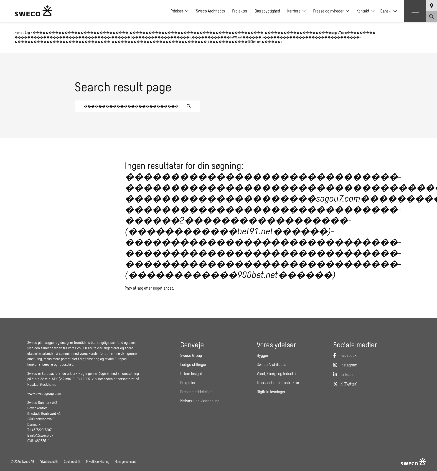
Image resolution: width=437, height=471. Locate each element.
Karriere (293, 10)
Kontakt (362, 10)
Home (18, 33)
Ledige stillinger (193, 364)
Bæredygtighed (267, 10)
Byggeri (263, 355)
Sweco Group (191, 355)
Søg (27, 33)
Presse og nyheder (328, 10)
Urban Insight (191, 373)
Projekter (239, 10)
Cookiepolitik (72, 461)
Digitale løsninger (271, 391)
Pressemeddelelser (196, 391)
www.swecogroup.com (44, 393)
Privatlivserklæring (97, 461)
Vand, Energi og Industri (276, 373)
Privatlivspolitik (49, 461)
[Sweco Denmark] (33, 10)
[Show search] (431, 16)
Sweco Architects (210, 10)
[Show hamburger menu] (415, 11)
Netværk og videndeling (199, 400)
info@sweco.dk (41, 435)
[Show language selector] (431, 5)
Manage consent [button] (125, 461)
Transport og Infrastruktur (278, 382)
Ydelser (177, 10)
